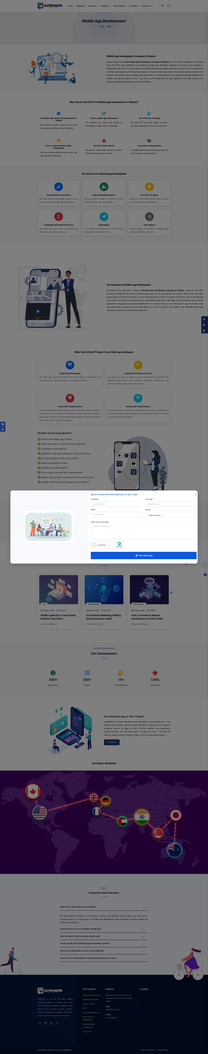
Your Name (94, 499)
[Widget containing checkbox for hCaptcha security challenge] (107, 545)
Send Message (145, 555)
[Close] (195, 494)
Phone (93, 510)
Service (147, 510)
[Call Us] (2, 424)
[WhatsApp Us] (2, 429)
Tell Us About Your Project (100, 522)
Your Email (148, 499)
